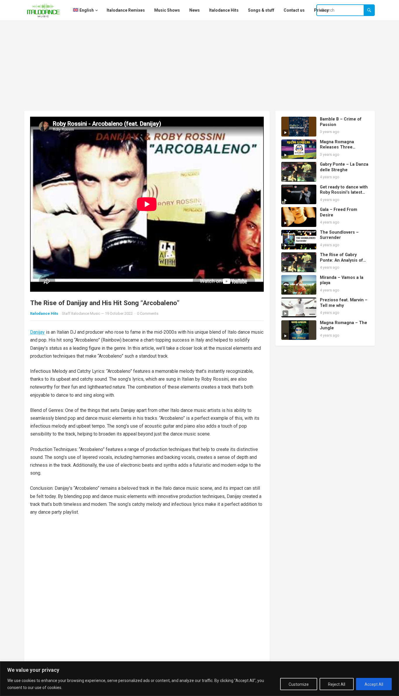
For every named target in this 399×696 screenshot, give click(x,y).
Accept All (374, 684)
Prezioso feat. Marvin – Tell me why (343, 303)
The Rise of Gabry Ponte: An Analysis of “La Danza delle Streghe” (341, 263)
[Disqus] (147, 596)
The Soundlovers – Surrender (339, 235)
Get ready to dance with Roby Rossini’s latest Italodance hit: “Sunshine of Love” (344, 195)
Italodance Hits (44, 313)
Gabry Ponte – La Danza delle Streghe (344, 167)
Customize (299, 684)
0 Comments (147, 313)
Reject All (336, 684)
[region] (199, 678)
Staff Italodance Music (81, 313)
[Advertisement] (199, 64)
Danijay (37, 332)
